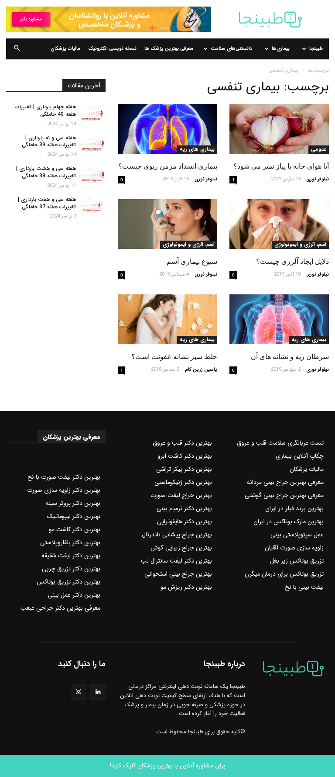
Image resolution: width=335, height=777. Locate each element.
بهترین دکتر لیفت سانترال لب (176, 561)
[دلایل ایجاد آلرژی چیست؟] (279, 224)
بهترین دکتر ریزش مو (186, 587)
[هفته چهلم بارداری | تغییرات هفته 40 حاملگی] (91, 114)
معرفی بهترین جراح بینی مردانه (285, 482)
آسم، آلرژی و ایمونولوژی (300, 245)
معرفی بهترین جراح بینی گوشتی (284, 495)
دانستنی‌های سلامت (231, 48)
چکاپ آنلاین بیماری (300, 456)
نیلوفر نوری (317, 179)
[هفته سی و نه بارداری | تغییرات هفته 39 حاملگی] (91, 145)
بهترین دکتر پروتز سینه (73, 503)
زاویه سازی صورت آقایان (294, 548)
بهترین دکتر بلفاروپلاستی (70, 542)
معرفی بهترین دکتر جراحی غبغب (60, 608)
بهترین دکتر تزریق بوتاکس (68, 582)
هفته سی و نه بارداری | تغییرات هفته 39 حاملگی (49, 141)
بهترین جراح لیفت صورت (181, 495)
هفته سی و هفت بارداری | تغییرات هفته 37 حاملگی (47, 203)
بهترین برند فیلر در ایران (294, 508)
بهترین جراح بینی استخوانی (178, 574)
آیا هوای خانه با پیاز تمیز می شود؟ (281, 166)
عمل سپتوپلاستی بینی (297, 534)
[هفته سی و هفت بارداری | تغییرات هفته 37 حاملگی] (91, 206)
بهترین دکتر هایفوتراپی (184, 521)
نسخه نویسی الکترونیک (112, 48)
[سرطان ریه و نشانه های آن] (279, 319)
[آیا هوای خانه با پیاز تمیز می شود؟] (279, 129)
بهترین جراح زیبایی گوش (181, 548)
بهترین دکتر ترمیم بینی (184, 508)
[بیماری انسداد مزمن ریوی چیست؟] (167, 129)
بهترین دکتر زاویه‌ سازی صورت (63, 490)
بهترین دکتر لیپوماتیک (73, 516)
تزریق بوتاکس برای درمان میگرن (284, 574)
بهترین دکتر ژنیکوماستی (183, 482)
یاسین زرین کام (201, 369)
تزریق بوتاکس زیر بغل (297, 561)
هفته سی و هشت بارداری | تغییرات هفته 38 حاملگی (46, 172)
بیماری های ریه (197, 149)
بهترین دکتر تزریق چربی (71, 568)
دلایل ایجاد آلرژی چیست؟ (292, 261)
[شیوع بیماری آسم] (167, 224)
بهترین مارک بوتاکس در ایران (288, 521)
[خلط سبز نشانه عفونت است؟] (167, 319)
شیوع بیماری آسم (192, 261)
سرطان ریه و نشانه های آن (290, 356)
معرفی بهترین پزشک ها (168, 48)
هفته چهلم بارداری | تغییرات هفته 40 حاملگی (45, 110)
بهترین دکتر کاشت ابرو (184, 456)
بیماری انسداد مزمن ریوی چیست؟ (167, 166)
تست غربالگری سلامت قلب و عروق (280, 443)
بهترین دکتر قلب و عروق (182, 443)
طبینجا (316, 48)
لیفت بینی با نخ (304, 587)
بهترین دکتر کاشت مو (74, 529)
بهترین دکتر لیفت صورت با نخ (63, 477)
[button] (16, 49)
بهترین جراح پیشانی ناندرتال (177, 534)
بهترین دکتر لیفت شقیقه (70, 555)
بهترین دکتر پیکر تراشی (184, 469)
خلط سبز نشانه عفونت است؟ (174, 356)
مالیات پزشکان (65, 48)
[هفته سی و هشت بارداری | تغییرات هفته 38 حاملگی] (91, 175)
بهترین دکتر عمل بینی (74, 595)
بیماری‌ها (281, 48)
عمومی (318, 149)
